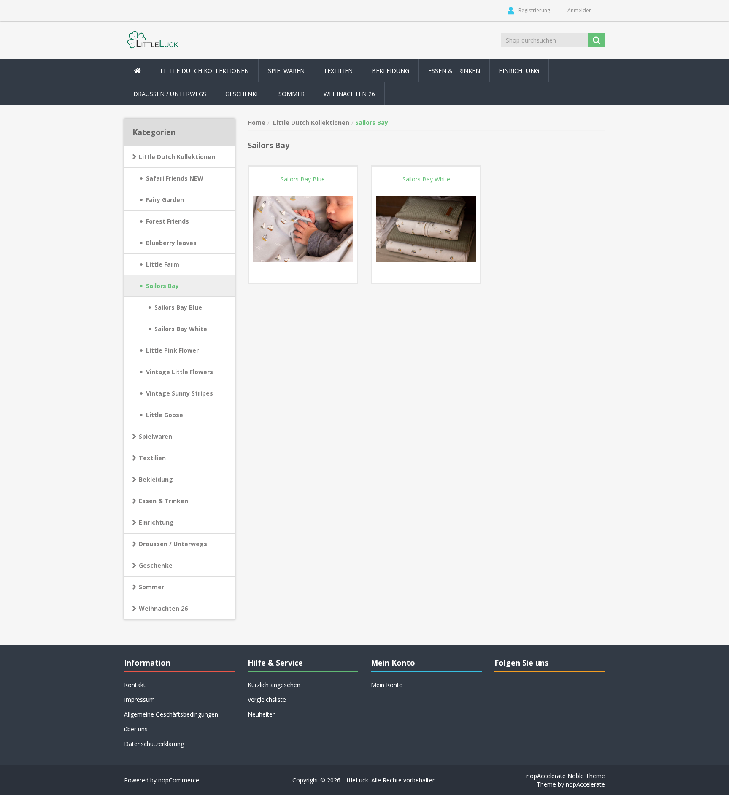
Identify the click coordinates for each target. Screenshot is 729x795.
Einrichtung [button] (519, 71)
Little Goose (164, 415)
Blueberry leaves (171, 243)
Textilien (152, 458)
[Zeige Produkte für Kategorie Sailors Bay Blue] (303, 229)
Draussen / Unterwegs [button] (169, 94)
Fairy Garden (165, 200)
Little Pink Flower (172, 350)
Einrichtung (156, 522)
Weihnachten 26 (349, 94)
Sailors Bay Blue (178, 307)
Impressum (139, 699)
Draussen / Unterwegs (173, 544)
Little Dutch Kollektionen (177, 157)
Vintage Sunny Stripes (179, 393)
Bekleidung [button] (390, 71)
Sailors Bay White (180, 329)
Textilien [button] (338, 71)
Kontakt (135, 685)
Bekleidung (156, 479)
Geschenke (242, 94)
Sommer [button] (291, 94)
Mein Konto (387, 685)
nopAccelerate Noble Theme (565, 776)
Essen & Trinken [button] (454, 71)
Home (256, 123)
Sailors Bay (162, 286)
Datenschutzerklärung (154, 744)
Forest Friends (167, 221)
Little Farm (162, 264)
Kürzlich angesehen (274, 685)
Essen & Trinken (163, 501)
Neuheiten (262, 714)
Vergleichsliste (267, 699)
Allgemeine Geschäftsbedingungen (171, 714)
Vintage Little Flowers (179, 372)
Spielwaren (155, 436)
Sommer (151, 587)
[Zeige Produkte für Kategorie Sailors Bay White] (426, 229)
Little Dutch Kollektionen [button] (204, 71)
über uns (136, 729)
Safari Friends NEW (174, 178)
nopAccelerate (585, 784)
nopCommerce (178, 780)
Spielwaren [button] (286, 71)
